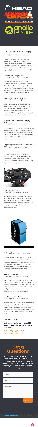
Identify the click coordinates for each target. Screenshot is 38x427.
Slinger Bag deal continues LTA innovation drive (18, 145)
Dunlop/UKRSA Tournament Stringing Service (17, 121)
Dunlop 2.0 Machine (11, 190)
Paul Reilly (9, 100)
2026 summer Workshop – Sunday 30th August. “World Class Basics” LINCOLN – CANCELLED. (18, 325)
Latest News (26, 55)
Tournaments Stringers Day (13, 76)
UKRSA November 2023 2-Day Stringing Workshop (17, 52)
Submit (28, 400)
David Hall (9, 55)
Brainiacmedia (11, 415)
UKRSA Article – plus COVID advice (15, 98)
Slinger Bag (8, 252)
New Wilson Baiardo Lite (12, 297)
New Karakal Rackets (11, 274)
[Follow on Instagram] (32, 424)
